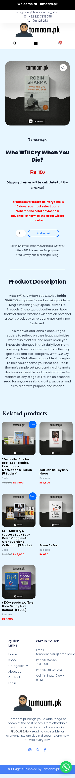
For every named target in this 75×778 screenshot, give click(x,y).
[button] (36, 43)
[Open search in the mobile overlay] (15, 43)
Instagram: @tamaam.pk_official (37, 12)
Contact (14, 677)
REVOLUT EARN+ (21, 731)
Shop (12, 660)
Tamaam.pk (51, 769)
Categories (16, 666)
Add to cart (43, 233)
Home (12, 654)
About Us (14, 672)
